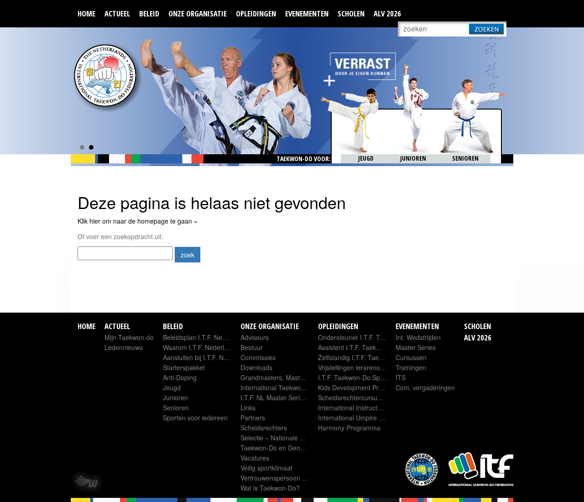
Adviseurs (254, 337)
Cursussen (411, 357)
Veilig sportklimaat (266, 467)
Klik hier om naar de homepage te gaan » (138, 220)
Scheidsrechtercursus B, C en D (364, 397)
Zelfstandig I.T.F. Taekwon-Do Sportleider (378, 357)
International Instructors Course (363, 407)
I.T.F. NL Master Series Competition (291, 397)
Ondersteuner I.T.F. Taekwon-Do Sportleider (382, 337)
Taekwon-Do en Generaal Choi (285, 447)
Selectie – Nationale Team (278, 437)
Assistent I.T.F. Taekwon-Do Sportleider (375, 347)
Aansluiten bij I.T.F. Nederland (206, 357)
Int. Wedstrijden (418, 337)
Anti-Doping (180, 377)
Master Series (416, 347)
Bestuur (251, 347)
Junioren (175, 397)
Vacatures (254, 457)
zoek (187, 254)
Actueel (117, 13)
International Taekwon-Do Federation (294, 387)
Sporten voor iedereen (195, 417)
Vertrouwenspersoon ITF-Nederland (292, 477)
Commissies (258, 357)
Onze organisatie (197, 13)
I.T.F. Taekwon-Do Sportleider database (375, 377)
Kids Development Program (357, 387)
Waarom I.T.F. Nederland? (201, 347)
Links (248, 407)
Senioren (176, 407)
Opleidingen (256, 13)
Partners (252, 417)
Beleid (149, 13)
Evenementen (306, 13)
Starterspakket (184, 367)
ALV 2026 (387, 13)
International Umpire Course (359, 417)
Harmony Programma (349, 427)
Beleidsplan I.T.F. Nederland (203, 337)
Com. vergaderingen (425, 387)
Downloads (256, 367)
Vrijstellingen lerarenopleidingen (364, 367)
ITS (401, 377)
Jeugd (172, 387)
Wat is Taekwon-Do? (270, 487)
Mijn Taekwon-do (129, 337)
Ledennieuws (123, 347)
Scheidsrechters (263, 427)
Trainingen (411, 367)
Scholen (351, 13)
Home (86, 13)
